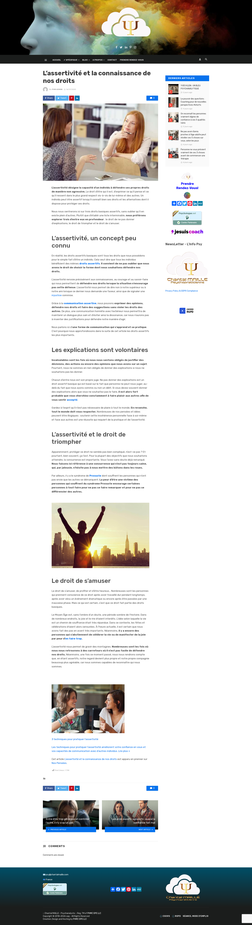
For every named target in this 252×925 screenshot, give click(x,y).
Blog (85, 60)
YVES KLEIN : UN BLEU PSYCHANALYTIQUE (191, 87)
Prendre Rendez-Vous (132, 60)
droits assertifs (89, 263)
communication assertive (80, 303)
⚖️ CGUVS (165, 916)
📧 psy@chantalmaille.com (55, 874)
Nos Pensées (59, 763)
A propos (98, 60)
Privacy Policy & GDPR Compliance (181, 291)
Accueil (56, 60)
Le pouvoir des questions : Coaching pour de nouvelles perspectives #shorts (193, 102)
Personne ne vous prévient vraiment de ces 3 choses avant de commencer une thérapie (193, 154)
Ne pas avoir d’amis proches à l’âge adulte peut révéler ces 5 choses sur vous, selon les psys (193, 136)
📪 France (47, 879)
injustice (57, 295)
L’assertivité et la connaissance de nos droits (90, 759)
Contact (112, 60)
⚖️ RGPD (176, 916)
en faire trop (73, 638)
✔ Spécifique (70, 60)
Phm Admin (57, 89)
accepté (72, 399)
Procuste (95, 475)
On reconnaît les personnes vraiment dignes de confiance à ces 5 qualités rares (193, 118)
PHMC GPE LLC (94, 913)
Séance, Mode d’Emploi (195, 916)
